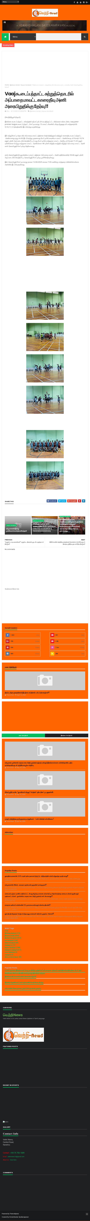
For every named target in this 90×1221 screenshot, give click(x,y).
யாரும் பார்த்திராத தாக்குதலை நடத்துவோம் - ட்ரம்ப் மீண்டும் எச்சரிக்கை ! (29, 819)
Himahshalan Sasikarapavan (19, 1217)
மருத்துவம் (9, 954)
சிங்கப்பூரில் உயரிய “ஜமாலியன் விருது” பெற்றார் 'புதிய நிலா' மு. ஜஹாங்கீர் (29, 792)
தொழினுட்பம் (10, 945)
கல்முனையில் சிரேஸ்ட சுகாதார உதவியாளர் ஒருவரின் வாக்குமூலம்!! (25, 885)
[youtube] (77, 2)
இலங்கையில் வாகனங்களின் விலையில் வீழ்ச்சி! (20, 976)
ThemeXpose (14, 1214)
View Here (13, 1160)
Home (7, 85)
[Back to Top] (87, 1214)
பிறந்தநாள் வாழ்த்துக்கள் (13, 950)
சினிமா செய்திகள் (11, 943)
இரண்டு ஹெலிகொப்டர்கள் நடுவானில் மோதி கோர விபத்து (24, 982)
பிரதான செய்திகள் (26, 85)
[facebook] (74, 2)
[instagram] (83, 2)
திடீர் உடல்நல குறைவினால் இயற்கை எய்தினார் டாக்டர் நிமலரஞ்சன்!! (27, 693)
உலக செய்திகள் (23, 735)
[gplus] (87, 2)
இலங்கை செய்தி (15, 85)
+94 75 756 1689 (17, 1153)
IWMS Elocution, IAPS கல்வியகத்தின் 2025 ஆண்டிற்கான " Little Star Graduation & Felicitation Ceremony (45, 527)
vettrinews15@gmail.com (16, 1156)
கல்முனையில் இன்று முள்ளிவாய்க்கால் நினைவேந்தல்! (16, 530)
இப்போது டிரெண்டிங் (12, 933)
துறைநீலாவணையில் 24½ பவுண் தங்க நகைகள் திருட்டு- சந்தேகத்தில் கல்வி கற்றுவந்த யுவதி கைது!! (36, 876)
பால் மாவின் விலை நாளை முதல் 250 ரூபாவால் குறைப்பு (23, 988)
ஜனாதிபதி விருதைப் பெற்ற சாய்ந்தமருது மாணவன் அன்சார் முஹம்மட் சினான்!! (29, 914)
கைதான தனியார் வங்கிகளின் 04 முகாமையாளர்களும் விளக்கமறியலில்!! (27, 905)
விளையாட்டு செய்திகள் (13, 957)
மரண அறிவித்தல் (11, 952)
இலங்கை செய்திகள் (38, 521)
